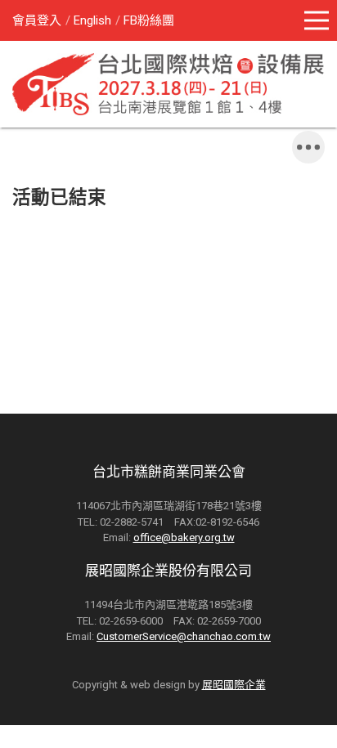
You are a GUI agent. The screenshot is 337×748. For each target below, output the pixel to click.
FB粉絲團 (149, 20)
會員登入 (36, 20)
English (92, 20)
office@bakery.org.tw (184, 537)
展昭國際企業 (234, 685)
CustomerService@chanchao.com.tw (184, 636)
